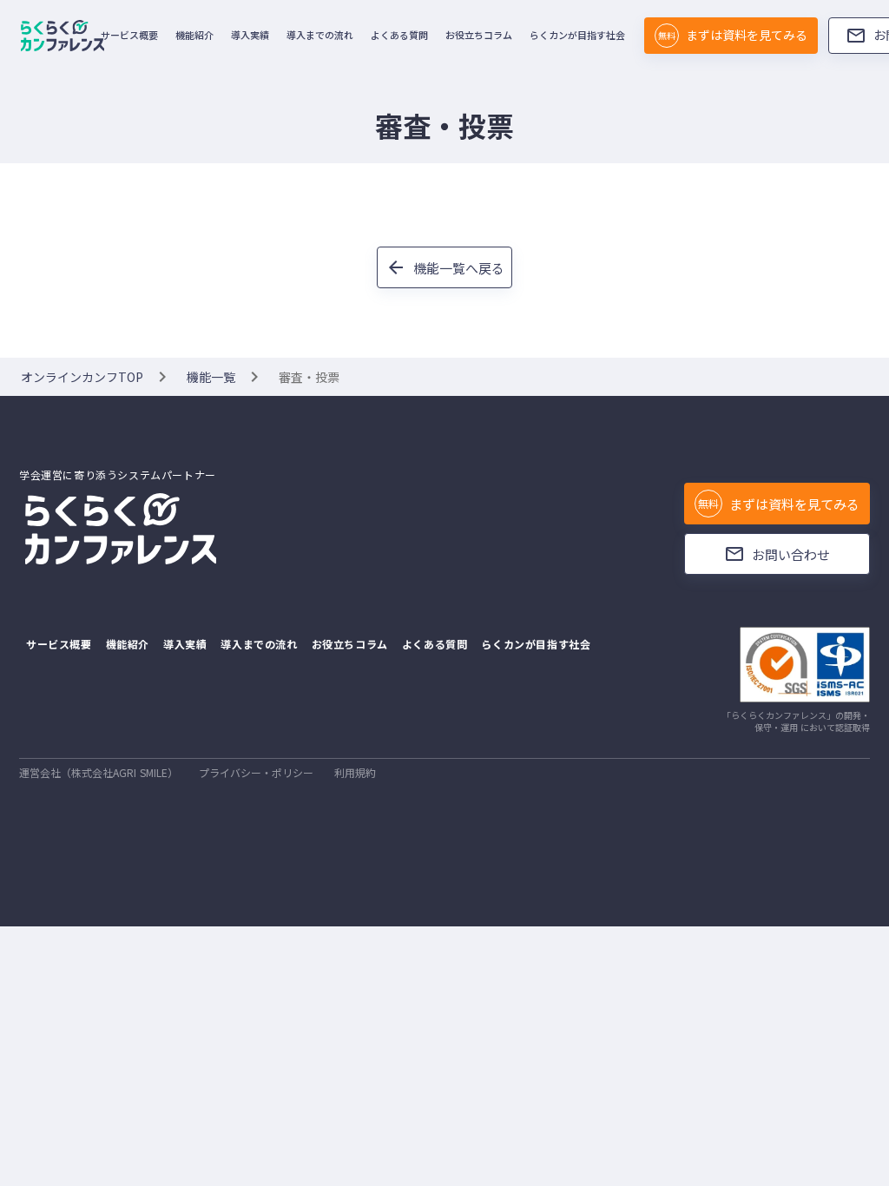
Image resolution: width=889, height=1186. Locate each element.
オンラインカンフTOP (82, 376)
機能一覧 (211, 376)
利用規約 (355, 772)
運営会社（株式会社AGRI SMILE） (98, 772)
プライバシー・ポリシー (256, 772)
